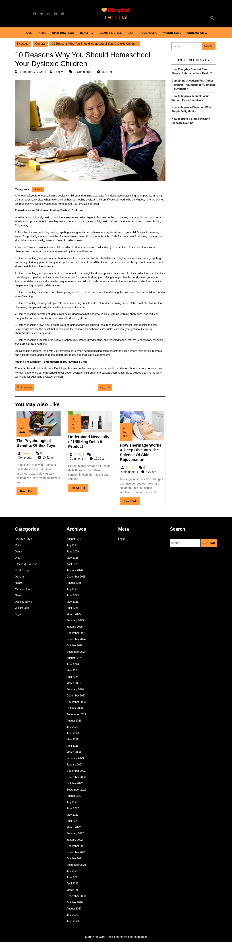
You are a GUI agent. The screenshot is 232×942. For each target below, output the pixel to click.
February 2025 (75, 620)
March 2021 (74, 889)
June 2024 (73, 664)
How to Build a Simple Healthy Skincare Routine (190, 120)
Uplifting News (63, 32)
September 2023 (76, 714)
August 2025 (74, 582)
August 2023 (74, 720)
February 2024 (75, 689)
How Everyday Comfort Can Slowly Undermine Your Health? (191, 71)
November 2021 (76, 852)
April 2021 (72, 883)
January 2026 (75, 570)
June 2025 (73, 595)
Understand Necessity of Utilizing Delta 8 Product (88, 442)
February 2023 (75, 758)
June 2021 (73, 877)
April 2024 (72, 676)
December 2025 (76, 576)
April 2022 (72, 820)
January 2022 (75, 839)
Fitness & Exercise (26, 564)
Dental (18, 551)
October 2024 (75, 645)
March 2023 (74, 751)
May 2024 (72, 670)
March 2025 (74, 614)
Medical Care (23, 589)
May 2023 (72, 739)
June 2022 (73, 808)
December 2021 (76, 845)
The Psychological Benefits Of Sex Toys (35, 443)
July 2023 (72, 726)
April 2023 (72, 745)
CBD (18, 545)
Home (28, 32)
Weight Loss (172, 32)
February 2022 (75, 833)
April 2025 (72, 607)
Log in (121, 538)
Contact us (195, 32)
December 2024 (76, 632)
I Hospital (116, 18)
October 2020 (75, 902)
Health (85, 32)
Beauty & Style (111, 32)
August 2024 (74, 657)
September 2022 (76, 789)
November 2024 (76, 639)
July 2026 (72, 545)
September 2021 (76, 864)
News (42, 32)
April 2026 (72, 564)
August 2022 (74, 795)
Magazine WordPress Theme (104, 936)
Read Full (28, 492)
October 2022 (75, 783)
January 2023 (75, 764)
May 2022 (72, 814)
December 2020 (76, 896)
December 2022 (76, 770)
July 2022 (72, 802)
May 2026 (72, 557)
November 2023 (76, 701)
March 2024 (74, 682)
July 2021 (72, 870)
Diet (131, 32)
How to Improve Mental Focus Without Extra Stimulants (190, 98)
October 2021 (75, 858)
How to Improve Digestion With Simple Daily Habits (191, 109)
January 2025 (75, 626)
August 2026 (74, 538)
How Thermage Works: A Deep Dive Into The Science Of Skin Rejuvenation (141, 452)
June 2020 (73, 921)
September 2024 (76, 651)
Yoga (18, 614)
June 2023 (73, 733)
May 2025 (72, 601)
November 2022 (76, 777)
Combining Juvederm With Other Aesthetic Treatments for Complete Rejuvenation (193, 84)
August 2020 (74, 908)
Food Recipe (148, 32)
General (40, 43)
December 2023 (76, 695)
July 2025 (72, 589)
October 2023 (75, 708)
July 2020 (72, 914)
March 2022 (74, 827)
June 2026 (73, 551)
